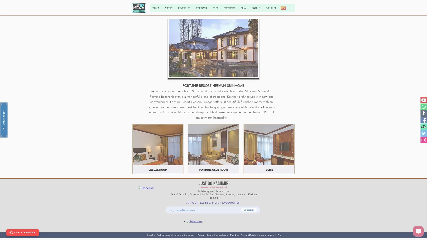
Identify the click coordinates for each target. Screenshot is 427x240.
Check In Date (182, 133)
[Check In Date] (177, 140)
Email (178, 119)
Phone (219, 105)
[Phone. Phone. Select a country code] (221, 112)
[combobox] (192, 168)
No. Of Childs (223, 133)
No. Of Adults (182, 148)
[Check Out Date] (219, 125)
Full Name (180, 105)
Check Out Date (224, 119)
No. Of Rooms (223, 148)
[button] (253, 58)
